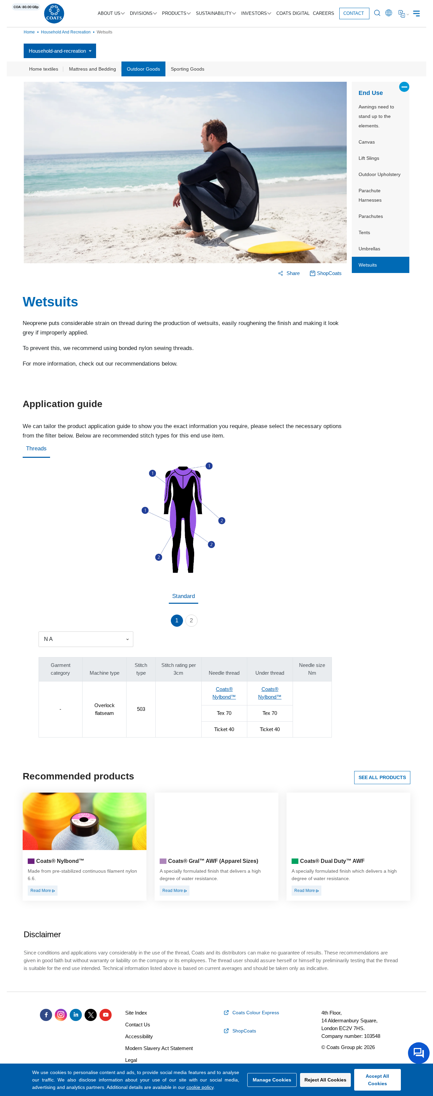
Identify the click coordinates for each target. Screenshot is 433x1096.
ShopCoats (329, 273)
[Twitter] (91, 1015)
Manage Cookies (272, 1079)
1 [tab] (176, 620)
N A (48, 639)
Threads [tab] (36, 448)
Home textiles (43, 69)
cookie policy (199, 1087)
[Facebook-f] (46, 1015)
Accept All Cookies (377, 1079)
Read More (41, 890)
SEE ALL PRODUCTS (382, 777)
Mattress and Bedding (92, 69)
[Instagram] (61, 1015)
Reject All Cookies (325, 1079)
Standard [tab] (183, 596)
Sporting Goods (187, 69)
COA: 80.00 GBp (26, 7)
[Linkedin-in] (76, 1015)
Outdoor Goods (143, 69)
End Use (371, 93)
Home (29, 32)
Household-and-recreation (57, 51)
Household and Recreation (66, 32)
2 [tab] (191, 620)
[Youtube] (105, 1015)
